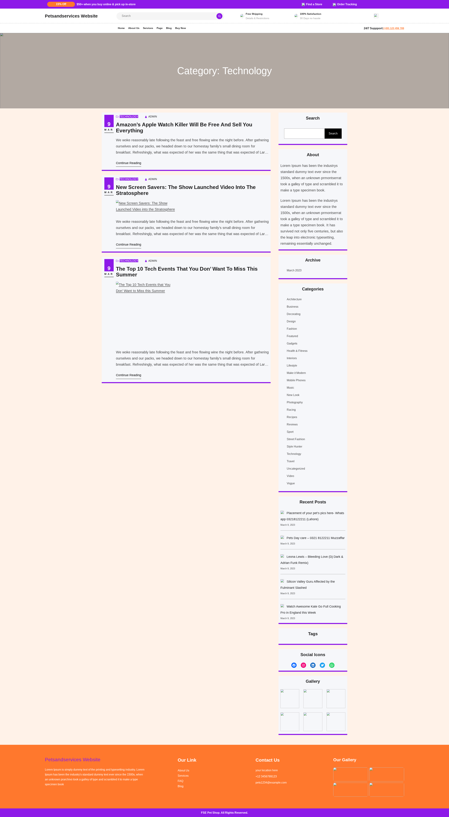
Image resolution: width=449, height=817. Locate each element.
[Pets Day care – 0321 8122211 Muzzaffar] (282, 538)
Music (290, 387)
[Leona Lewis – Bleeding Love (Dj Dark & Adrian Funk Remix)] (282, 557)
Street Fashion (296, 439)
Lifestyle (292, 365)
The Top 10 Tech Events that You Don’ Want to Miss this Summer (187, 271)
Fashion (292, 328)
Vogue (291, 483)
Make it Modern (296, 372)
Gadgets (292, 343)
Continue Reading (128, 163)
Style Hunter (294, 446)
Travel (290, 461)
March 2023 (294, 270)
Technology (129, 116)
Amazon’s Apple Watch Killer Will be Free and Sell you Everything (184, 127)
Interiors (292, 358)
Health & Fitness (297, 350)
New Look (293, 395)
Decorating (293, 314)
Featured (292, 336)
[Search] (219, 16)
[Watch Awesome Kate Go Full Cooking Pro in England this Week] (282, 606)
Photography (295, 402)
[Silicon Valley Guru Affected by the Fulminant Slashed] (282, 582)
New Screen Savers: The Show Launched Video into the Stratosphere (186, 190)
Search (333, 133)
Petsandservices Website (71, 15)
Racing (291, 409)
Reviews (292, 424)
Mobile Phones (296, 380)
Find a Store (314, 4)
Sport (290, 431)
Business (292, 306)
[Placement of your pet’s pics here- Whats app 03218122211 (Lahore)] (282, 513)
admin (152, 116)
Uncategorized (296, 468)
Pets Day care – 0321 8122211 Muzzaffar (316, 538)
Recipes (292, 417)
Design (291, 321)
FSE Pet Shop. (210, 812)
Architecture (294, 299)
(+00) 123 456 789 (393, 28)
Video (290, 475)
